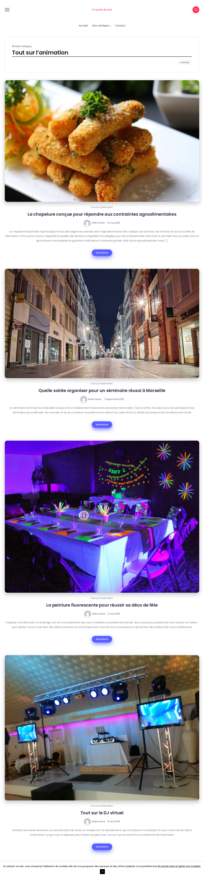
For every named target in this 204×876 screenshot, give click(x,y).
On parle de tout (102, 9)
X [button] (102, 871)
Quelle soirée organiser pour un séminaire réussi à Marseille (102, 390)
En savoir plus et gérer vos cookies (179, 866)
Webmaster (98, 222)
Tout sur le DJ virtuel (102, 813)
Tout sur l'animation (101, 207)
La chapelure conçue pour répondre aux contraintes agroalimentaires (102, 214)
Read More (102, 252)
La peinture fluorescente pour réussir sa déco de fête (102, 605)
